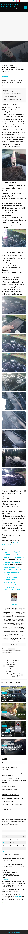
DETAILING (12, 65)
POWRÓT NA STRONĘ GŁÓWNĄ (12, 551)
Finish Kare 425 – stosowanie (10, 96)
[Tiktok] (13, 644)
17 (3, 842)
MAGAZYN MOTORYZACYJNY (11, 552)
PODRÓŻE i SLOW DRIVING (10, 584)
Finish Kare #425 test (7, 650)
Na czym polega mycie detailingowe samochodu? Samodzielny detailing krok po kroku (13, 749)
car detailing (11, 648)
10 (3, 839)
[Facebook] (14, 644)
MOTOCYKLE (7, 574)
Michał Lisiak (4, 700)
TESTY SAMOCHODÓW (9, 579)
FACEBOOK (6, 879)
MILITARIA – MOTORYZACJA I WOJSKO (13, 576)
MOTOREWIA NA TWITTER (10, 587)
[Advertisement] (14, 27)
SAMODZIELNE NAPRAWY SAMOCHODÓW (14, 557)
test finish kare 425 (7, 652)
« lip (3, 851)
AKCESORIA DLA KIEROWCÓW (11, 581)
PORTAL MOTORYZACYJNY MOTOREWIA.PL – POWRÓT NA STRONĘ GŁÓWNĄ (13, 99)
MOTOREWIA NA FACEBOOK (11, 586)
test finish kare (17, 650)
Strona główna (5, 65)
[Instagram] (16, 644)
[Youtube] (11, 644)
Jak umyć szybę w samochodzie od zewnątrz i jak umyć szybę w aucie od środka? (13, 715)
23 (23, 842)
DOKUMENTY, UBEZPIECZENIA (11, 572)
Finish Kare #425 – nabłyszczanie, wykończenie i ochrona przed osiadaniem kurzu (12, 93)
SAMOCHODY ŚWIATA (9, 582)
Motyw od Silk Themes (14, 932)
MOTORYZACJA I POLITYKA (10, 577)
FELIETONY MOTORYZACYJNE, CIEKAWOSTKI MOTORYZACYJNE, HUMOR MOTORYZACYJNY (12, 569)
